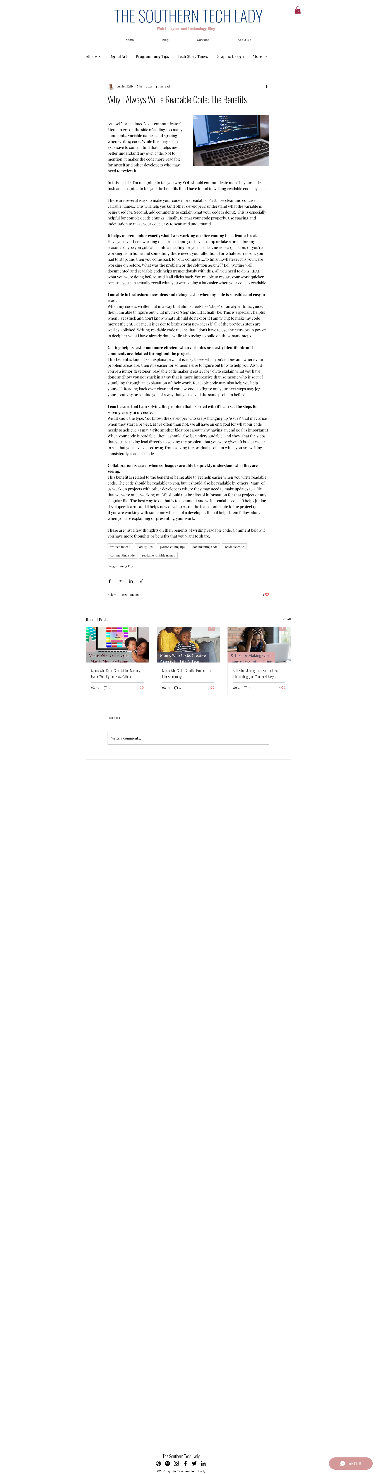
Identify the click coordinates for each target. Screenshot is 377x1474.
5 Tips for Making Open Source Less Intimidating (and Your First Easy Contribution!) (255, 673)
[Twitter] (194, 1463)
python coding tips (172, 547)
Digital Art (118, 56)
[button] (298, 10)
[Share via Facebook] (110, 581)
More (257, 56)
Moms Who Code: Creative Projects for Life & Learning (186, 673)
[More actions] (266, 86)
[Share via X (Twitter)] (120, 581)
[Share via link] (142, 581)
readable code (234, 547)
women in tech (120, 547)
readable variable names (158, 555)
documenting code (205, 547)
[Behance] (167, 1463)
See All (286, 619)
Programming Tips (152, 56)
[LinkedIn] (203, 1463)
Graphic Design (230, 56)
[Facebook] (185, 1463)
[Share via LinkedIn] (131, 581)
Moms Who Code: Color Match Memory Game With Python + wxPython (116, 673)
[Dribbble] (158, 1463)
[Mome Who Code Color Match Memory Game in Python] (117, 645)
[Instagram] (176, 1463)
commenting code (122, 555)
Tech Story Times (193, 56)
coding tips (145, 547)
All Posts (93, 56)
